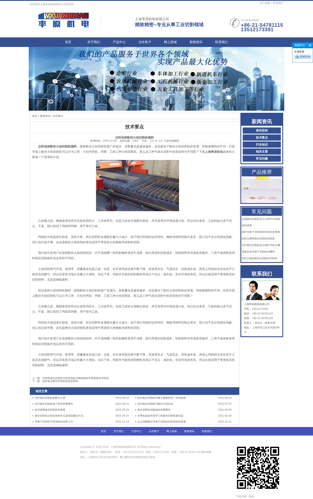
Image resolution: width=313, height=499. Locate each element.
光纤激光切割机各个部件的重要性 (54, 403)
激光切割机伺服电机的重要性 (154, 409)
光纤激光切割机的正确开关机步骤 (261, 245)
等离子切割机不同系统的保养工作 (54, 421)
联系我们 (278, 2)
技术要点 (262, 137)
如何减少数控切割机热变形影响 (60, 381)
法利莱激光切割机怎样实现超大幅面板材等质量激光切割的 (75, 378)
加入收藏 (265, 2)
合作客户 (144, 42)
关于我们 (93, 42)
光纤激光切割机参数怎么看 (50, 397)
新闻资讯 (196, 42)
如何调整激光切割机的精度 (50, 409)
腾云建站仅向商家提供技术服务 (137, 457)
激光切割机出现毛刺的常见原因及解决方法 (59, 415)
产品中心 (119, 42)
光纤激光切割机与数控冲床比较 (155, 403)
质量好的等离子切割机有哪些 (258, 251)
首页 (68, 42)
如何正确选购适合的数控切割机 (259, 258)
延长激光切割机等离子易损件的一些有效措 (161, 397)
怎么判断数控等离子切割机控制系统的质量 (161, 421)
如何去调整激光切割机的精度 (258, 238)
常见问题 (262, 158)
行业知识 (262, 144)
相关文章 (262, 151)
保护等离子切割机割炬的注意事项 (261, 231)
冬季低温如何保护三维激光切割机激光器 (160, 415)
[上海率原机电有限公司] (64, 25)
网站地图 (206, 452)
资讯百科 (262, 130)
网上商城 (170, 42)
